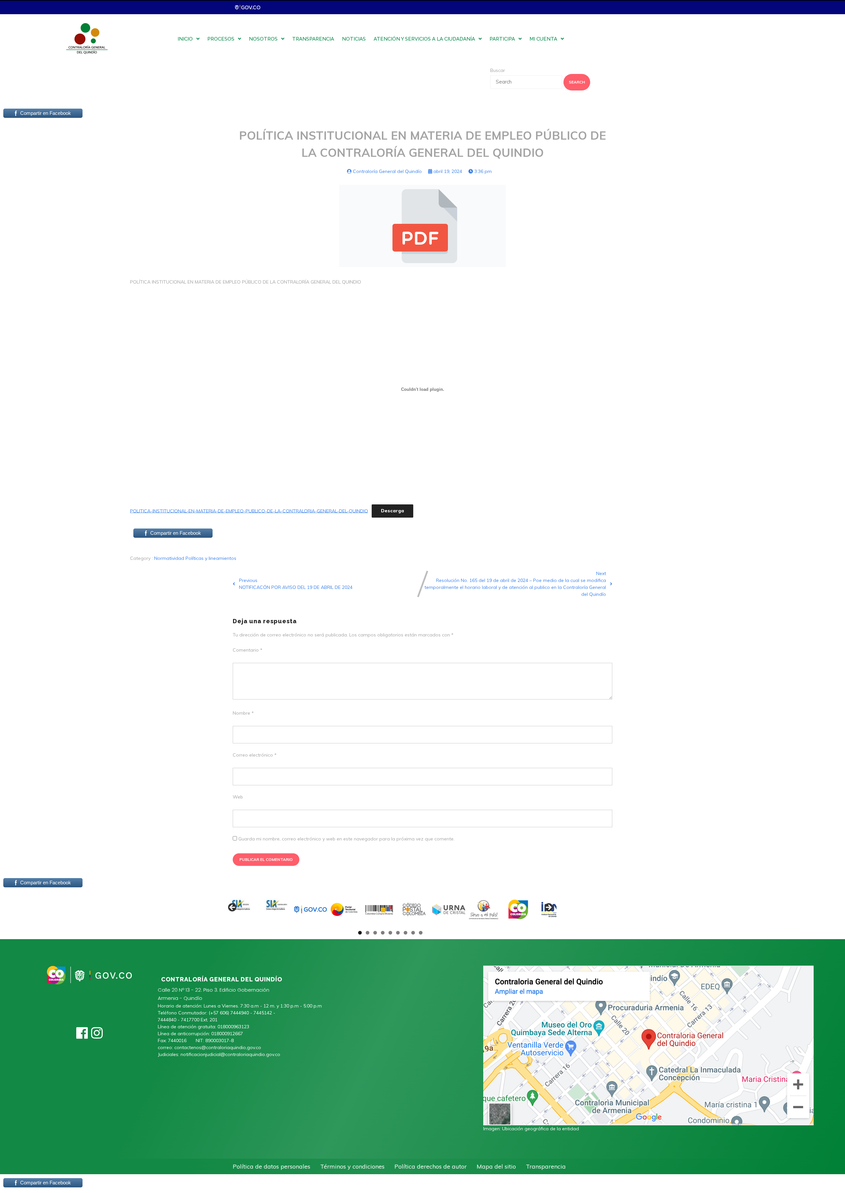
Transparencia (546, 1166)
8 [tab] (413, 933)
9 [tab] (420, 933)
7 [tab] (405, 933)
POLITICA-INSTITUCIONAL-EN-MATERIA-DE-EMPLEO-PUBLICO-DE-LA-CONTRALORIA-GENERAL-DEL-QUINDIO (249, 511)
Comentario (247, 650)
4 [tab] (383, 933)
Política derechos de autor (430, 1166)
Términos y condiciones (352, 1166)
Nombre (243, 713)
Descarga (392, 511)
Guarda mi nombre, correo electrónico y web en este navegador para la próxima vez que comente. (346, 839)
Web (238, 797)
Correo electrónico (255, 755)
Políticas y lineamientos (211, 558)
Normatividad (170, 558)
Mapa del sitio (496, 1166)
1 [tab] (360, 933)
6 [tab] (398, 933)
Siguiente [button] (548, 908)
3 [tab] (375, 933)
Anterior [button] (233, 908)
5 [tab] (390, 933)
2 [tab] (367, 933)
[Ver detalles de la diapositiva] (240, 909)
